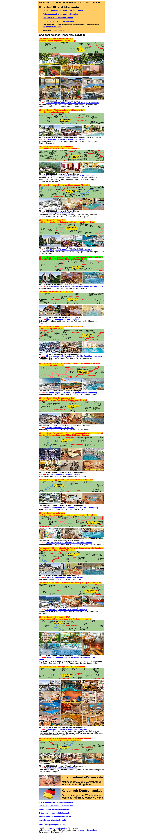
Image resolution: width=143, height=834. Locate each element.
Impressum (81, 830)
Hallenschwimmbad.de (63, 30)
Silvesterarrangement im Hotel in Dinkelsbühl (64, 319)
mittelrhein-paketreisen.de (49, 806)
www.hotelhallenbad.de (58, 828)
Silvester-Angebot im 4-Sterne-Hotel (59, 428)
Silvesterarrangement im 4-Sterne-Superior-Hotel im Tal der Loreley (71, 508)
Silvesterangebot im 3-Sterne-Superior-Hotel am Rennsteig (69, 250)
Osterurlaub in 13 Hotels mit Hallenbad (58, 18)
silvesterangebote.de (47, 802)
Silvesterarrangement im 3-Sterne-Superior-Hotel (65, 139)
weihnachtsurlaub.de (65, 802)
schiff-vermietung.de (62, 816)
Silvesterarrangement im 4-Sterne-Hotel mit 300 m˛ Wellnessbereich (72, 103)
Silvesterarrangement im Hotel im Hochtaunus (65, 577)
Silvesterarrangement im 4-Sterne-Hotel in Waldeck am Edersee (71, 176)
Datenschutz (92, 830)
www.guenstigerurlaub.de (55, 825)
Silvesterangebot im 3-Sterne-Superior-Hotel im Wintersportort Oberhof (74, 286)
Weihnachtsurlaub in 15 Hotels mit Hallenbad (60, 14)
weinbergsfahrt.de (62, 809)
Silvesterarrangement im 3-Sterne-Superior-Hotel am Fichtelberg (71, 393)
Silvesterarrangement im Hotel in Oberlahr (63, 474)
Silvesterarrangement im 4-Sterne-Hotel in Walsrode (66, 729)
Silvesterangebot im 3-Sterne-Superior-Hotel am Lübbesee (69, 543)
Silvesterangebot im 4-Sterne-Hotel (59, 213)
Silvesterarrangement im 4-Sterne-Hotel (61, 768)
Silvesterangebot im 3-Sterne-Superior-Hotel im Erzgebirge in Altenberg (74, 356)
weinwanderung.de (46, 809)
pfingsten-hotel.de (58, 820)
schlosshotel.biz (67, 806)
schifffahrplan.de (63, 813)
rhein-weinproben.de (47, 813)
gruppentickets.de (46, 816)
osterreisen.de (44, 820)
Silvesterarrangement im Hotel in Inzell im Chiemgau (66, 610)
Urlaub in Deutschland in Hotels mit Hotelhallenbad (63, 10)
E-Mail (41, 825)
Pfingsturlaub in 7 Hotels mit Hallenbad (58, 21)
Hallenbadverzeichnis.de (52, 27)
